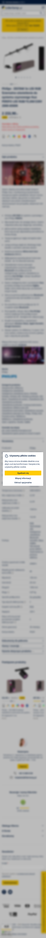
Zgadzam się (23, 473)
